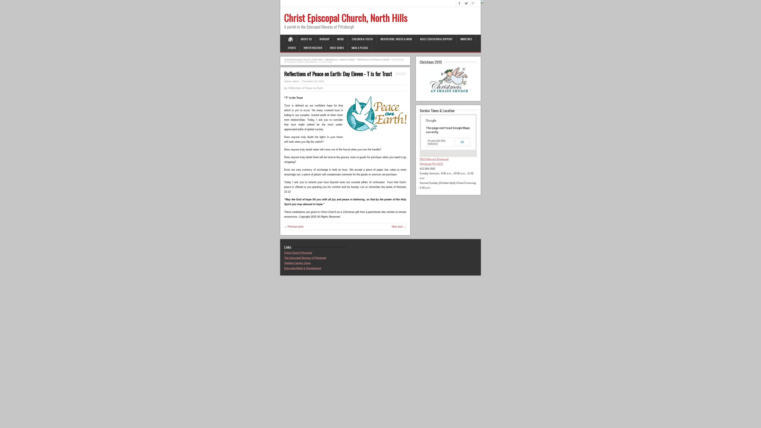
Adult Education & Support (436, 39)
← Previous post (293, 226)
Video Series (337, 48)
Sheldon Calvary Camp (297, 263)
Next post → (399, 226)
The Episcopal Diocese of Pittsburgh (305, 257)
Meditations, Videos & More (396, 39)
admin (296, 81)
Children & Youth (362, 39)
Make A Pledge (360, 48)
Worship (324, 39)
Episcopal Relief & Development (302, 268)
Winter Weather (313, 48)
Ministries (466, 39)
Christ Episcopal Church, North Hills (345, 18)
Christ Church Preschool (298, 252)
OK (462, 142)
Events (292, 48)
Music (340, 39)
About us (306, 39)
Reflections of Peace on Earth (306, 88)
